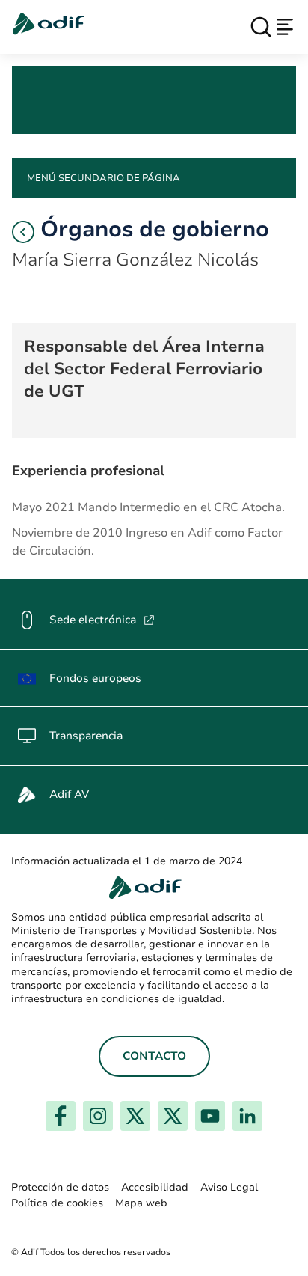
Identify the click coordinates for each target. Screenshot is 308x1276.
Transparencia (86, 735)
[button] (23, 232)
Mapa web (141, 1203)
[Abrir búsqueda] (261, 27)
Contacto (154, 1055)
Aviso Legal (229, 1187)
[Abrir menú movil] (285, 27)
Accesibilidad (154, 1187)
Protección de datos (60, 1187)
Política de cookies (57, 1203)
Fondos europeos (95, 678)
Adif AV (69, 794)
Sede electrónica (102, 619)
